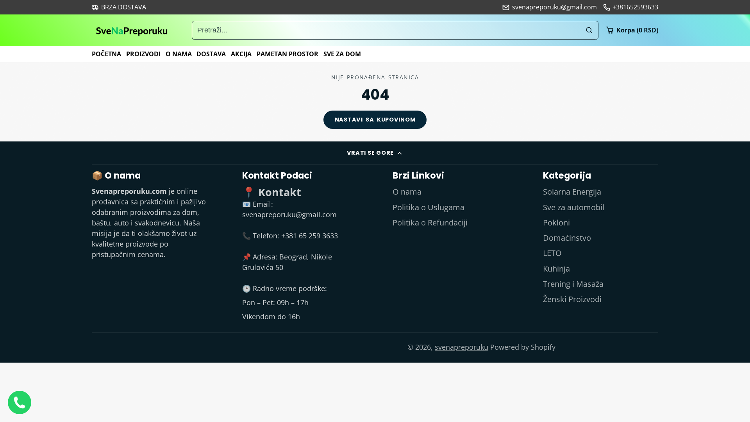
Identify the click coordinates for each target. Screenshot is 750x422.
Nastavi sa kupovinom (375, 119)
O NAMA (179, 54)
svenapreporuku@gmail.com (554, 7)
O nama (407, 191)
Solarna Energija (572, 191)
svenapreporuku (461, 347)
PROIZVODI (143, 54)
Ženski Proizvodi (572, 299)
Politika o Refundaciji (430, 222)
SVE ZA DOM (342, 54)
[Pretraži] (589, 30)
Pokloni (556, 222)
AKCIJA (241, 54)
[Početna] (132, 30)
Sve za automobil (573, 207)
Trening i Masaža (573, 284)
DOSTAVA (211, 54)
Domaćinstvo (567, 237)
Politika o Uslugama (428, 207)
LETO (552, 253)
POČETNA (106, 54)
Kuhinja (556, 268)
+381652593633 (635, 7)
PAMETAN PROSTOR (287, 54)
